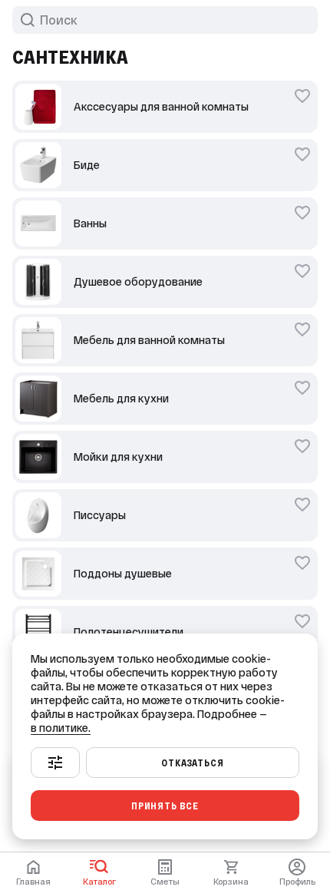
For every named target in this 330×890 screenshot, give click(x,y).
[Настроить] (55, 762)
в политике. (61, 728)
